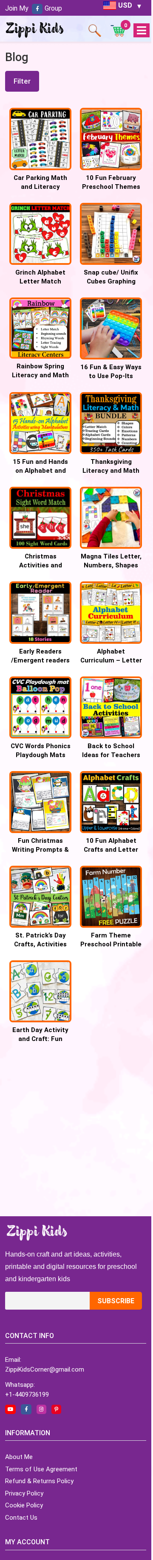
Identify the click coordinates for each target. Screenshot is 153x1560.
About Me (19, 1457)
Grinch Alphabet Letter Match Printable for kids (40, 281)
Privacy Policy (24, 1493)
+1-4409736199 (27, 1394)
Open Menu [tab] (141, 30)
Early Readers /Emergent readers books (40, 660)
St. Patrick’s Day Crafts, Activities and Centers (40, 944)
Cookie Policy (24, 1505)
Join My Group (33, 8)
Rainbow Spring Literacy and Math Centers (40, 375)
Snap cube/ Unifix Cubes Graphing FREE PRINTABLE (111, 281)
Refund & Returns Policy (39, 1481)
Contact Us (21, 1517)
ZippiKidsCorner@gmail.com (44, 1369)
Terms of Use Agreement (41, 1469)
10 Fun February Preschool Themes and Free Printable (111, 186)
